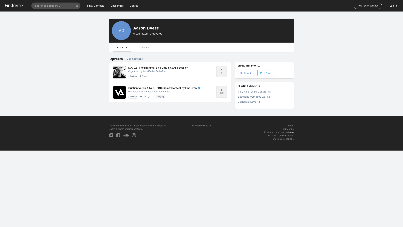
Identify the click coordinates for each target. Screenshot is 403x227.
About (290, 125)
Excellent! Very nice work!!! (254, 96)
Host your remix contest (276, 132)
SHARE (247, 72)
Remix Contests (94, 5)
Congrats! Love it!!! (249, 101)
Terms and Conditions (282, 138)
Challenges (117, 5)
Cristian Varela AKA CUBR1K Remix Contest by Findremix (163, 88)
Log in (393, 5)
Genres (134, 5)
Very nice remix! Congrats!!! (254, 91)
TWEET (267, 72)
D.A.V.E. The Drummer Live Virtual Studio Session (158, 67)
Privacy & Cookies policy (281, 135)
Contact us (288, 129)
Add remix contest (368, 5)
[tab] (122, 48)
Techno (133, 76)
